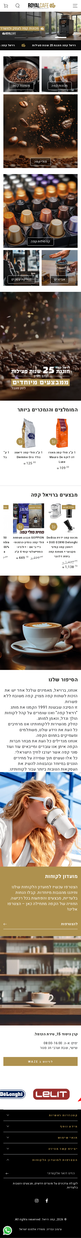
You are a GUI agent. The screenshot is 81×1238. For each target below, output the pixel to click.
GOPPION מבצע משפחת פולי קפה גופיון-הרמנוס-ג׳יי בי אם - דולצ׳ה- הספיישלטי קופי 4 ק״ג (28, 545)
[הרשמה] (6, 1174)
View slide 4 (20, 35)
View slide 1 (60, 35)
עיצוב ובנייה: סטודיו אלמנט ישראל (40, 1229)
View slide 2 (47, 35)
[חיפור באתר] (17, 6)
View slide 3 (33, 35)
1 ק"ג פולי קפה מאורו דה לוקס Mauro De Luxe (62, 457)
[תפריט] (75, 6)
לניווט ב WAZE (40, 1062)
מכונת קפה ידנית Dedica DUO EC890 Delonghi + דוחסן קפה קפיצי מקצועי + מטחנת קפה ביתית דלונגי (62, 547)
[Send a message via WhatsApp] (7, 1230)
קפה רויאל (48, 1219)
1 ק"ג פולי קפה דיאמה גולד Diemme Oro (28, 455)
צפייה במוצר (53, 527)
